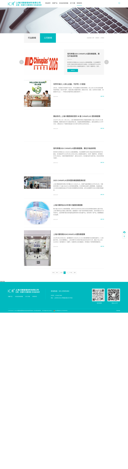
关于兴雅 (72, 3)
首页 (93, 37)
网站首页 (47, 3)
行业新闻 (32, 38)
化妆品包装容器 (63, 3)
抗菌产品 (54, 3)
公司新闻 (48, 38)
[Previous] (21, 62)
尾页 (75, 272)
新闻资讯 (79, 3)
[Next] (106, 62)
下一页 (71, 272)
